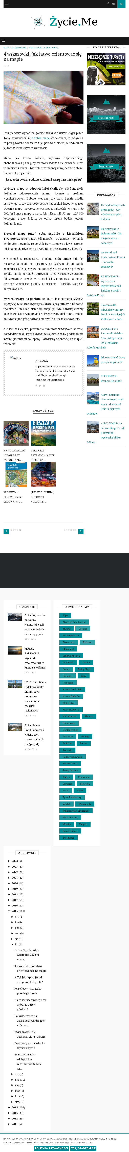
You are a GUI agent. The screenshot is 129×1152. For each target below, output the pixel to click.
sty (17, 1102)
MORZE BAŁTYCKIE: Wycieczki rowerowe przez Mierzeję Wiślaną (35, 658)
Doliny (66, 669)
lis (16, 922)
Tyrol (80, 790)
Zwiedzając (68, 837)
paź (17, 928)
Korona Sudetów (71, 696)
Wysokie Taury (70, 817)
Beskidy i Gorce (71, 635)
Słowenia (85, 783)
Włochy (67, 824)
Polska (83, 743)
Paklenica (68, 736)
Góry (83, 675)
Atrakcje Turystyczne (74, 622)
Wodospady (85, 804)
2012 (15, 1118)
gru (17, 916)
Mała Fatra (68, 702)
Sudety (66, 777)
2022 (15, 872)
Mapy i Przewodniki (15, 47)
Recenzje (67, 750)
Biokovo (87, 642)
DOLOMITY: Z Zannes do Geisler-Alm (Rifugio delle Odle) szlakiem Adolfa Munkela (105, 338)
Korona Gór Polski (72, 689)
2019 (15, 889)
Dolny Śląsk (84, 669)
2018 (15, 894)
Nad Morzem (70, 716)
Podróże (67, 743)
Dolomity (68, 675)
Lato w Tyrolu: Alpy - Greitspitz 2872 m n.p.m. (27, 954)
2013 (15, 1113)
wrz (17, 933)
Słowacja (67, 783)
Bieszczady (69, 642)
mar (17, 1091)
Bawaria (83, 628)
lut (17, 1096)
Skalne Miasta (70, 763)
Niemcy (89, 716)
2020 (15, 883)
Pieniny (85, 736)
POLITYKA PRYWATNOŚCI (51, 1148)
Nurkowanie (69, 723)
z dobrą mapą (41, 138)
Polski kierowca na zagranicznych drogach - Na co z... (29, 1020)
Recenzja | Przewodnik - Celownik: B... (13, 497)
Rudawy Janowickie (72, 756)
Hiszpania (68, 682)
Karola (41, 360)
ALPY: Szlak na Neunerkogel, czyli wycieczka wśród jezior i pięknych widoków (105, 404)
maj (17, 1079)
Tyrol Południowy (72, 797)
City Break (68, 662)
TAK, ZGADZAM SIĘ (83, 1148)
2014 (15, 1107)
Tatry (66, 790)
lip (17, 944)
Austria (66, 628)
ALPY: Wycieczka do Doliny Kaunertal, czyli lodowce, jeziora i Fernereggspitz (35, 624)
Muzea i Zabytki (71, 709)
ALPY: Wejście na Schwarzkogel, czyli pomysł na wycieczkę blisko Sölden (105, 432)
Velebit (66, 804)
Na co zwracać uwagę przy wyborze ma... (14, 455)
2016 (15, 905)
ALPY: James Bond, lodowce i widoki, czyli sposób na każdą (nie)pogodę (34, 734)
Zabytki (83, 824)
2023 (15, 866)
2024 (15, 861)
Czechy (86, 662)
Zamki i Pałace (70, 830)
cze (17, 1074)
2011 (15, 1124)
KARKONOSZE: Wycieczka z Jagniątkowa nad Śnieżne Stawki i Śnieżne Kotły (104, 286)
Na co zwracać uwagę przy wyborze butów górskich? (30, 1004)
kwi (17, 1085)
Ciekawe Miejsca (71, 655)
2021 (15, 878)
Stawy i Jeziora (70, 770)
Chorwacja (68, 648)
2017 (15, 900)
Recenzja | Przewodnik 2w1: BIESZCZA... (43, 455)
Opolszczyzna (70, 729)
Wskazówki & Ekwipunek (43, 47)
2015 (15, 911)
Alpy (65, 615)
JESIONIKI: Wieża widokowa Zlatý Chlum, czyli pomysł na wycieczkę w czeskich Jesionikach (35, 696)
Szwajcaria (83, 777)
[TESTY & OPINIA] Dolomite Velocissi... (42, 497)
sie (17, 939)
